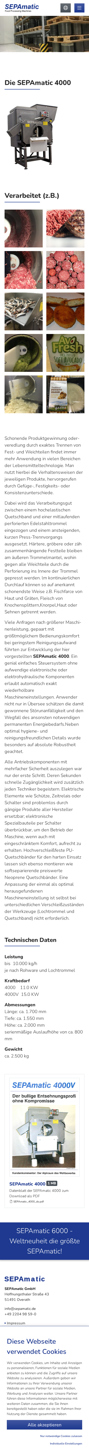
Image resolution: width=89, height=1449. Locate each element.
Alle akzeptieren (44, 1425)
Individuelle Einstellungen (66, 1443)
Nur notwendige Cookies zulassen (61, 1436)
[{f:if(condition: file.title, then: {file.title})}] (44, 1127)
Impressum (16, 1323)
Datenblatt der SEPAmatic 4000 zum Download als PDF (39, 1193)
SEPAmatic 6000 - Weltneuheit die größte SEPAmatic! (44, 1241)
